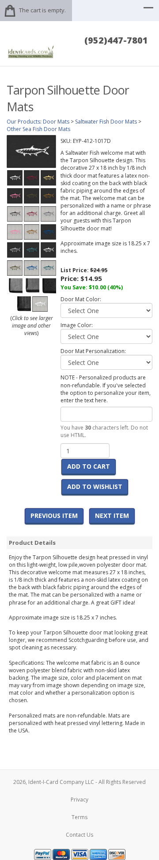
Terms (79, 817)
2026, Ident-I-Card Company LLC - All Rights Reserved (79, 782)
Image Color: (77, 325)
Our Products (23, 121)
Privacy (79, 799)
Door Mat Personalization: (93, 351)
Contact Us (79, 834)
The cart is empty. (42, 10)
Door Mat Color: (81, 299)
